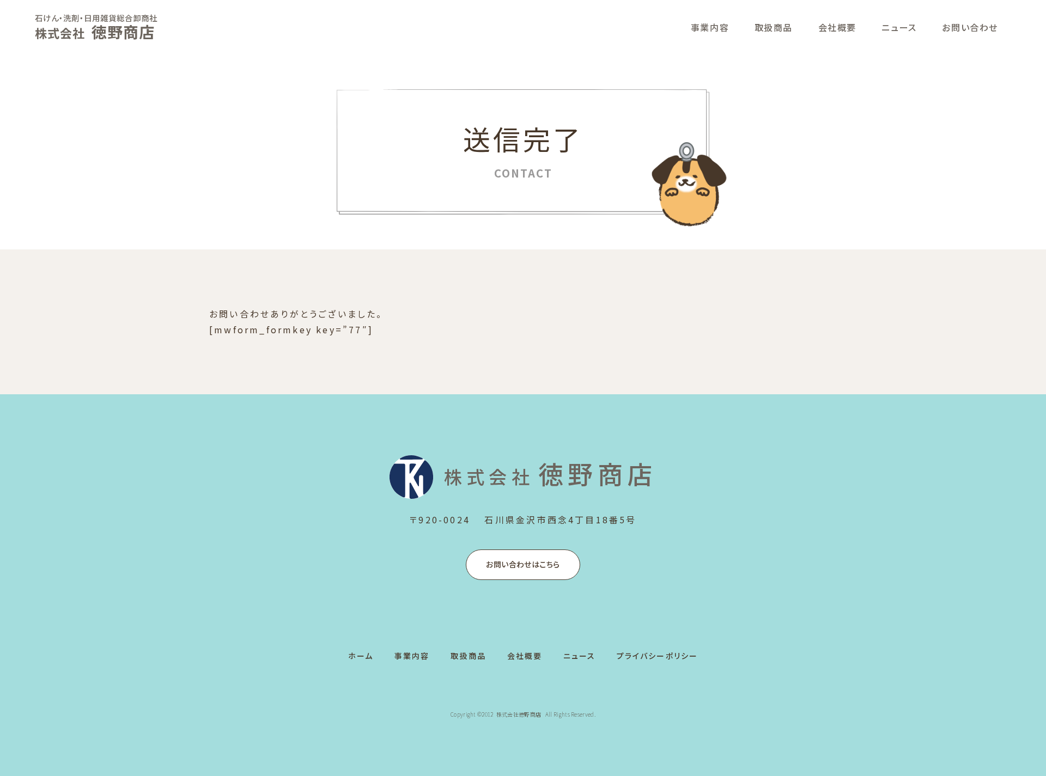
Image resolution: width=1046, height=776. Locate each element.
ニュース (898, 27)
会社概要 (837, 27)
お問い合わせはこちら (523, 564)
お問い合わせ (970, 27)
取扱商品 (774, 27)
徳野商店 (550, 473)
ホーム (360, 655)
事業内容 (710, 27)
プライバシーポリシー (657, 655)
